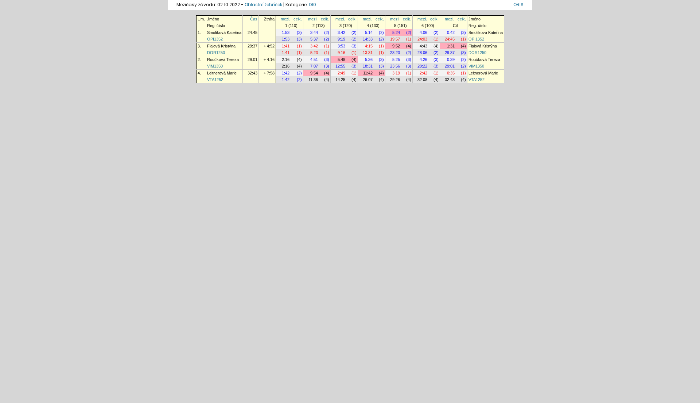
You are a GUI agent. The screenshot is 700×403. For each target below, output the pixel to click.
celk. (297, 19)
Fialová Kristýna (221, 46)
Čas (253, 19)
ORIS (518, 4)
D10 (312, 4)
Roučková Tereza (223, 59)
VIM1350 (215, 66)
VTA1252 (215, 79)
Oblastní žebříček (263, 4)
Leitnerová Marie (222, 73)
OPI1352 (215, 39)
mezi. (285, 19)
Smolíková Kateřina (224, 32)
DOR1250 (216, 52)
